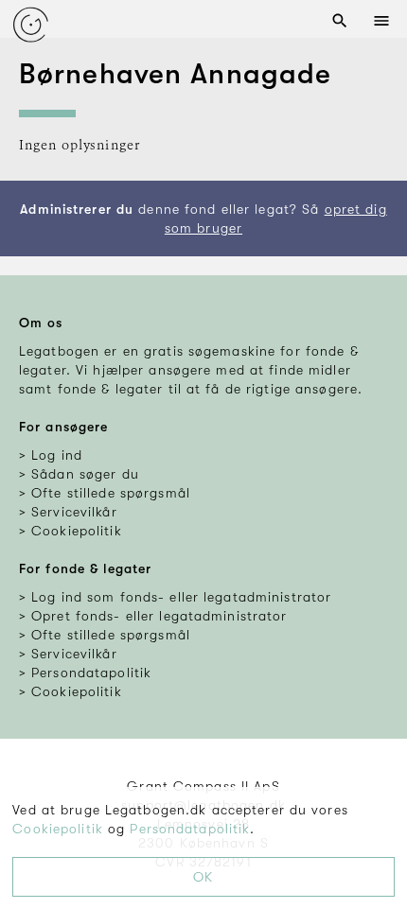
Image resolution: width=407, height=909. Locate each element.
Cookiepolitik (57, 828)
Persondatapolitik (190, 828)
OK (203, 876)
